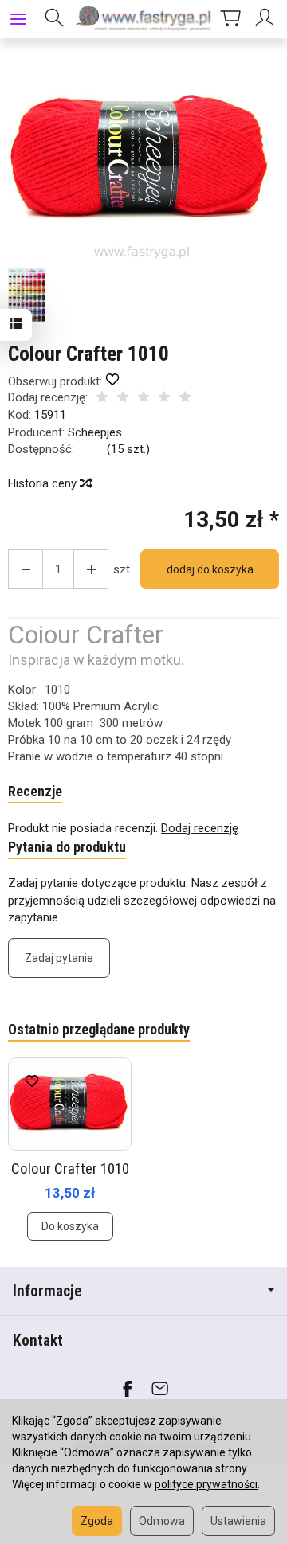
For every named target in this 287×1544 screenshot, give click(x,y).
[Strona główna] (143, 19)
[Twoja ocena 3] (143, 398)
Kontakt (38, 1340)
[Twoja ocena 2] (122, 398)
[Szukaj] (54, 19)
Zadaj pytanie (59, 958)
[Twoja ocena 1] (102, 398)
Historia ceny (44, 483)
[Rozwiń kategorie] (18, 19)
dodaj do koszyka (210, 569)
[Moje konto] (267, 19)
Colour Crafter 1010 (70, 1168)
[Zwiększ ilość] (25, 569)
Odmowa (162, 1521)
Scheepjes (95, 432)
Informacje (47, 1291)
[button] (141, 160)
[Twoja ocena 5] (185, 398)
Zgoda (97, 1521)
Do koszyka (70, 1226)
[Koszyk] (230, 19)
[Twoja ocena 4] (164, 398)
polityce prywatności (206, 1484)
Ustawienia (238, 1521)
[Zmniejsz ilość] (90, 569)
